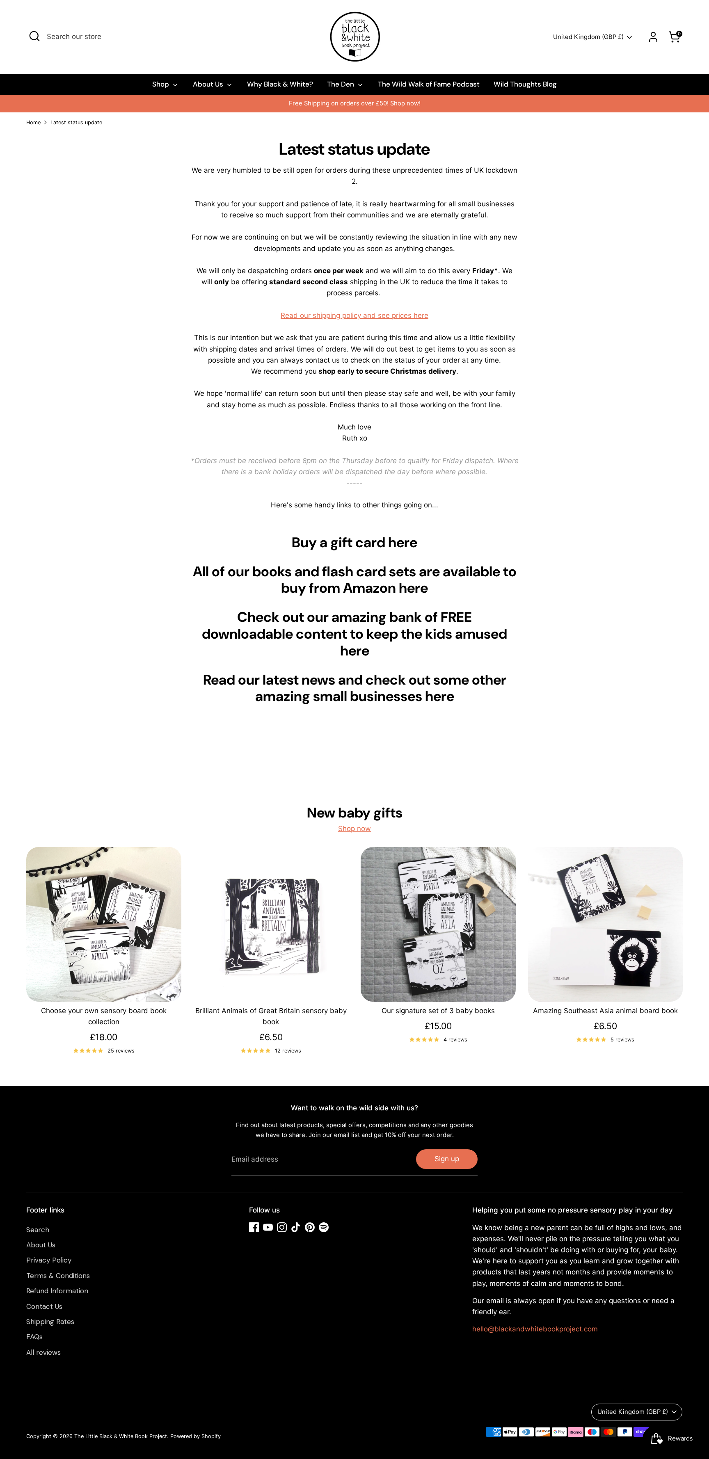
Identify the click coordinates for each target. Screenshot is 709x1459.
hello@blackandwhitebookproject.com (535, 1329)
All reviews (43, 1352)
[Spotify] (324, 1227)
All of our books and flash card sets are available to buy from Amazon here (355, 580)
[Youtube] (268, 1227)
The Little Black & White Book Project (120, 1436)
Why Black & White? (280, 84)
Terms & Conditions (58, 1275)
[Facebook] (254, 1227)
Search (37, 1229)
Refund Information (57, 1290)
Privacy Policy (48, 1260)
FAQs (34, 1336)
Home (33, 122)
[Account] (653, 37)
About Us (209, 84)
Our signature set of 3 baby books (438, 1011)
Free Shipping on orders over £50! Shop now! (355, 103)
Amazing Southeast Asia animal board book (605, 1011)
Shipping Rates (50, 1321)
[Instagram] (282, 1227)
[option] (354, 103)
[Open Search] (34, 36)
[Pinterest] (310, 1227)
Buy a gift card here (354, 542)
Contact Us (44, 1306)
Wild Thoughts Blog (525, 84)
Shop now (354, 828)
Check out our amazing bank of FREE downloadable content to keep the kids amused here (354, 634)
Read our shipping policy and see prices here (354, 315)
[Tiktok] (296, 1227)
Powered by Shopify (195, 1436)
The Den (341, 84)
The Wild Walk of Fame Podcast (429, 84)
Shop (161, 84)
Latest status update (76, 122)
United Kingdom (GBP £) (588, 37)
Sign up (447, 1159)
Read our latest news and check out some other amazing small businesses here (354, 688)
